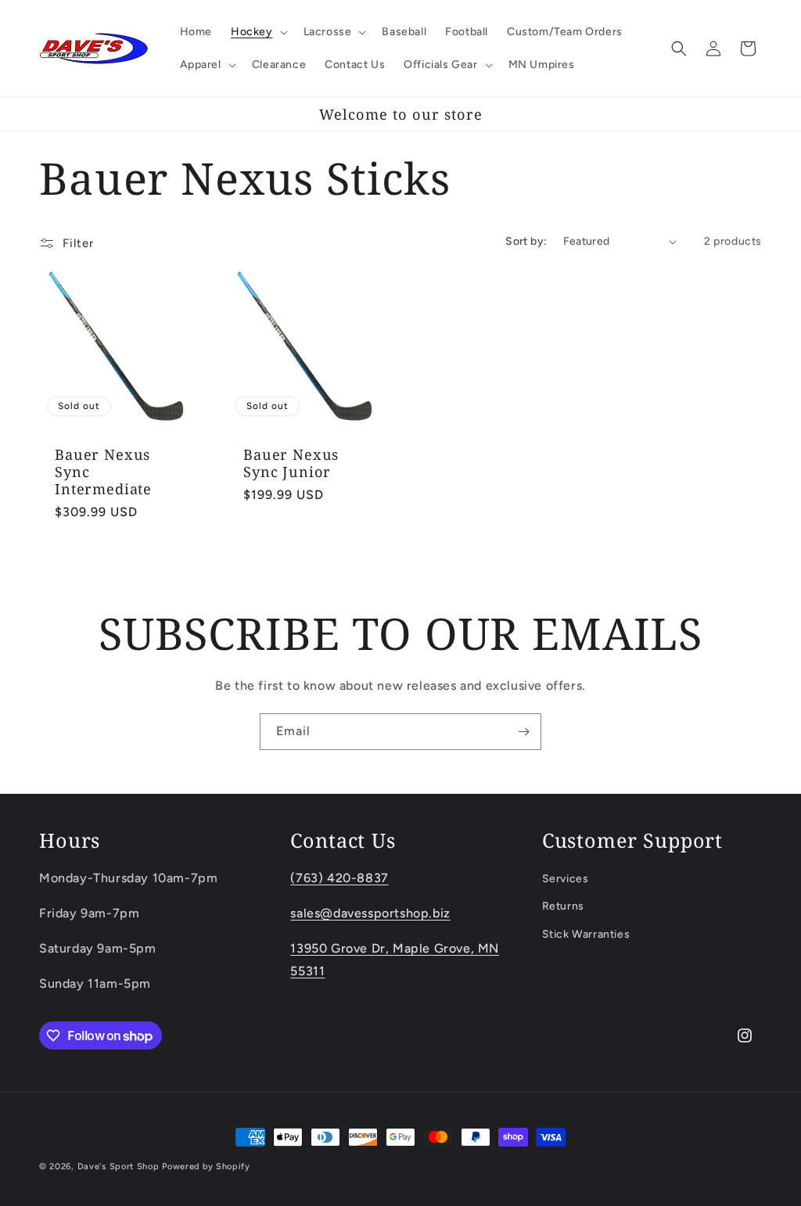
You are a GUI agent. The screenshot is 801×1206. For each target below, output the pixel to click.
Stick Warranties (586, 934)
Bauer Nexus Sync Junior (291, 463)
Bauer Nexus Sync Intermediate (103, 471)
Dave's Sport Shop (118, 1166)
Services (565, 878)
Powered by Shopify (206, 1166)
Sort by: (526, 241)
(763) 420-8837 (339, 877)
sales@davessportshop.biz (370, 913)
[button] (257, 32)
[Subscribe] (523, 731)
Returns (563, 906)
